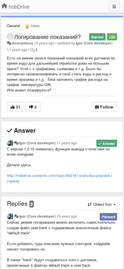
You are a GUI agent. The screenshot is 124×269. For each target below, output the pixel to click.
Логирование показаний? (47, 36)
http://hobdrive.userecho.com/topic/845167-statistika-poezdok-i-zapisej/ (60, 178)
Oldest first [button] (102, 204)
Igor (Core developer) (94, 43)
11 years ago (67, 142)
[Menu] (114, 6)
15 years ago (67, 216)
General (13, 25)
